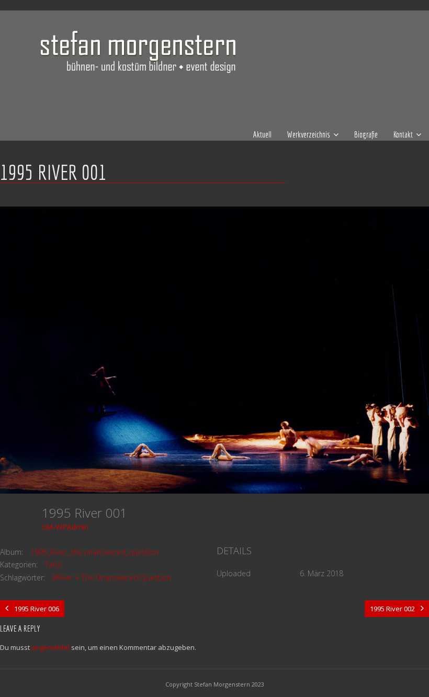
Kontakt (403, 134)
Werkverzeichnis (308, 134)
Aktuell (262, 134)
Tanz (53, 564)
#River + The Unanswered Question (111, 577)
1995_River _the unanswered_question (94, 552)
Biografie (366, 134)
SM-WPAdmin (65, 527)
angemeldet (50, 647)
